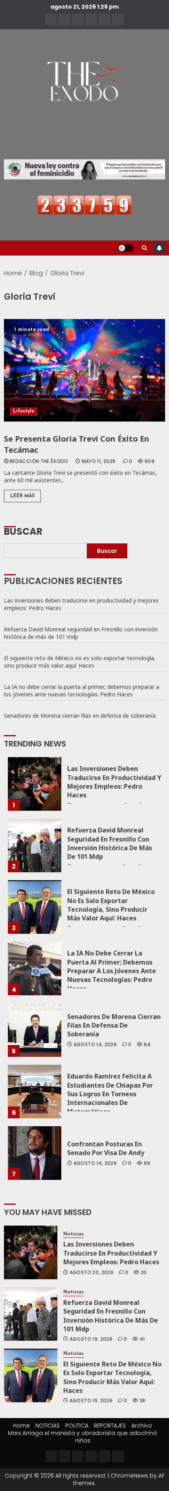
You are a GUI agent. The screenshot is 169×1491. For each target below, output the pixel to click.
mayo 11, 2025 (99, 461)
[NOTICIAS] (64, 19)
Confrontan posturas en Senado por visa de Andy (106, 1148)
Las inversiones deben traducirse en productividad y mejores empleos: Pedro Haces (81, 604)
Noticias (73, 1234)
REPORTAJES (110, 1425)
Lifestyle (23, 411)
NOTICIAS (47, 1425)
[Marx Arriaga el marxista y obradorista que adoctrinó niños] (118, 19)
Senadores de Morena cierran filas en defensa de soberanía (80, 715)
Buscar (23, 530)
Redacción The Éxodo (39, 461)
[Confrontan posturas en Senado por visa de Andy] (34, 1153)
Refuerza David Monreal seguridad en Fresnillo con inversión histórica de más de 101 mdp (81, 632)
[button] (144, 248)
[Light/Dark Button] (126, 248)
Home (21, 1425)
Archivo (141, 1425)
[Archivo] (104, 19)
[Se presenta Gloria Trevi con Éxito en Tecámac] (84, 370)
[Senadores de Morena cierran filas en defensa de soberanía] (34, 1030)
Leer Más (22, 496)
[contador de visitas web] (84, 205)
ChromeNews (129, 1476)
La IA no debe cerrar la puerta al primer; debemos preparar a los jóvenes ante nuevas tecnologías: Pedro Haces (81, 690)
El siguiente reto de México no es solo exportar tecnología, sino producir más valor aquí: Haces (80, 661)
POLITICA (76, 1425)
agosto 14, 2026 (95, 1044)
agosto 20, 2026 (92, 1272)
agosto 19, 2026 (91, 1339)
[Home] (51, 19)
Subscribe (159, 248)
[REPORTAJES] (91, 19)
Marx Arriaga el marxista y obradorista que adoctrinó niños (82, 1436)
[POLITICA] (78, 19)
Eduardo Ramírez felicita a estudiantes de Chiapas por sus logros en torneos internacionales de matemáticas (110, 1094)
